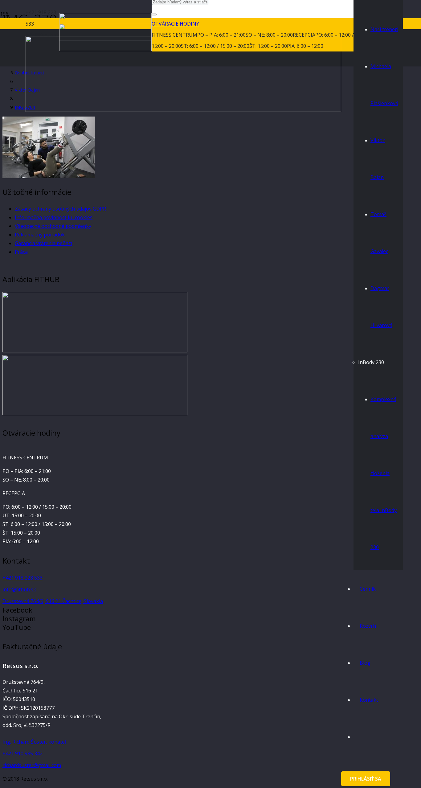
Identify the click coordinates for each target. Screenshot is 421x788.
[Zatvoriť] (154, 14)
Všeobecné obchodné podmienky (53, 226)
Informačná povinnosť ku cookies (53, 217)
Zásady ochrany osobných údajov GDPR (60, 208)
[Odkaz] (94, 350)
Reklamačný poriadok (40, 234)
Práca (21, 251)
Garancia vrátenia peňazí (43, 243)
